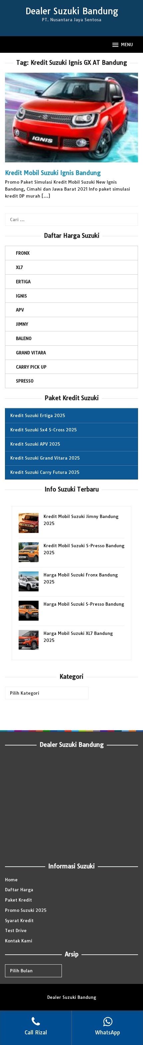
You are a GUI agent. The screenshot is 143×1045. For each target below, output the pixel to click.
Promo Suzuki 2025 (26, 910)
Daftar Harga (19, 889)
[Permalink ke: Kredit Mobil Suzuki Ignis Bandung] (71, 120)
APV (20, 309)
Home (11, 879)
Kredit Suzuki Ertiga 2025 (37, 415)
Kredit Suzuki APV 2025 (35, 444)
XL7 (19, 267)
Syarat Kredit (19, 920)
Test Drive (16, 930)
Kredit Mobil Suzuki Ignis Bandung (53, 173)
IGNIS (21, 296)
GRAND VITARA (31, 352)
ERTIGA (23, 281)
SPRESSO (25, 381)
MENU (127, 44)
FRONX (23, 253)
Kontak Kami (18, 940)
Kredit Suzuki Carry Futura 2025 (44, 472)
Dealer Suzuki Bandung (71, 11)
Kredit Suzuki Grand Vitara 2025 (45, 458)
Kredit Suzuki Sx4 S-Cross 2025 (43, 429)
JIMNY (22, 324)
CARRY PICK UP (31, 367)
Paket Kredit (18, 900)
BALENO (24, 338)
